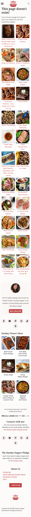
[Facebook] (4, 321)
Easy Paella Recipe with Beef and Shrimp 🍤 (22, 271)
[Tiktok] (27, 321)
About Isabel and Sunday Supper (14, 474)
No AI (5, 479)
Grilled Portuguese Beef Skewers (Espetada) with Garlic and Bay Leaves (8, 170)
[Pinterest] (15, 321)
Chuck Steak (22, 101)
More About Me (15, 311)
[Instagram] (21, 321)
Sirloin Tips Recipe (8, 125)
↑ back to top (15, 485)
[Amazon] (15, 326)
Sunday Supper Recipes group (16, 429)
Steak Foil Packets (8, 63)
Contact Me (7, 472)
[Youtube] (9, 321)
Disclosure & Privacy (10, 477)
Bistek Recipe (23, 230)
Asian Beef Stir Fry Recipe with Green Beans (8, 271)
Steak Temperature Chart (22, 147)
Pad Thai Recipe (8, 250)
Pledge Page (17, 461)
